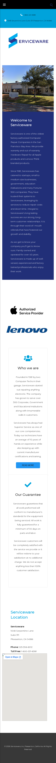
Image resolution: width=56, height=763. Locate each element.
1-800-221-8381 (29, 15)
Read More (28, 465)
